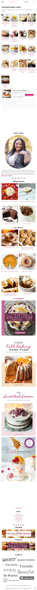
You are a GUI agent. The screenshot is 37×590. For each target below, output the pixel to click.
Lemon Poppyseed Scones (14, 69)
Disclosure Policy (18, 516)
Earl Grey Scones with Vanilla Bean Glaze (5, 23)
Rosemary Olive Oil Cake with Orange (5, 85)
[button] (26, 2)
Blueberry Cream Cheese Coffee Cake (31, 55)
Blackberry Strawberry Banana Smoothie (14, 40)
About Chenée (19, 514)
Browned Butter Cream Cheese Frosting (31, 23)
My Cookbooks (18, 298)
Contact (18, 521)
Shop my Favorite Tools (18, 515)
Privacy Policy (18, 518)
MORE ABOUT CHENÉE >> (7, 175)
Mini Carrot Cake (5, 68)
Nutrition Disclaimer (18, 519)
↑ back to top (19, 508)
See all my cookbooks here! (18, 551)
